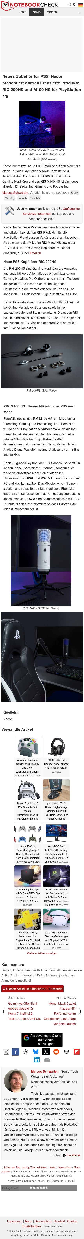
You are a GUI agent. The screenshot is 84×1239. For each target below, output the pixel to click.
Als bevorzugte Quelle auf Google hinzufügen (45, 1039)
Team (28, 1221)
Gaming (10, 198)
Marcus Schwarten (15, 192)
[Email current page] (47, 1059)
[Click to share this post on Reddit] (56, 1051)
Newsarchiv (65, 1167)
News (37, 12)
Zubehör (35, 198)
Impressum (14, 1221)
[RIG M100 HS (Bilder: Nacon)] (41, 560)
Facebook (73, 1155)
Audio (74, 193)
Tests (22, 12)
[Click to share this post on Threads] (25, 1052)
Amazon (35, 253)
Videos (52, 12)
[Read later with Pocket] (66, 1051)
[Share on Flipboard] (76, 1051)
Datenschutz (43, 1221)
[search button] (69, 4)
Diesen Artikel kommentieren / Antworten (34, 988)
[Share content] (6, 1052)
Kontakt (59, 1221)
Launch (22, 198)
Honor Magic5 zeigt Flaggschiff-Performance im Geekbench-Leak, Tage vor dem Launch (60, 1013)
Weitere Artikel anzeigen (42, 953)
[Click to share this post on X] (46, 1051)
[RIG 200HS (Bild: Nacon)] (42, 361)
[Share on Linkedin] (37, 1059)
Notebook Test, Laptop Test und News (25, 1167)
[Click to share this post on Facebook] (15, 1052)
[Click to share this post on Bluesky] (35, 1052)
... (79, 12)
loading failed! (10, 1188)
